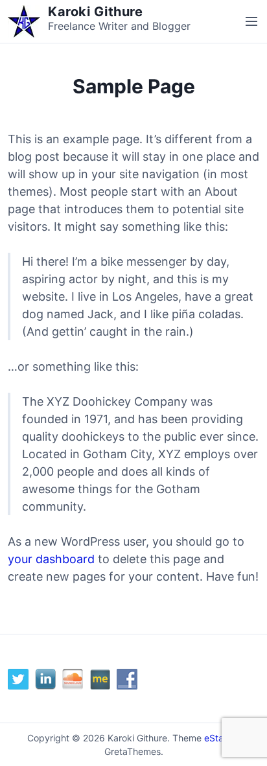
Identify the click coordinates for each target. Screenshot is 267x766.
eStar (215, 737)
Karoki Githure (95, 11)
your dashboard (51, 559)
